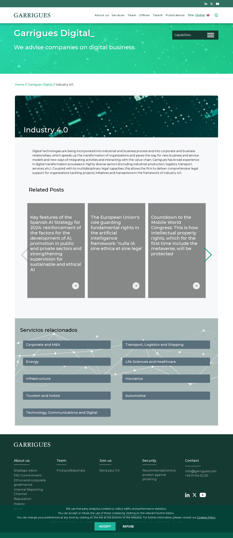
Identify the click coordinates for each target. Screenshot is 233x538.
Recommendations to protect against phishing (159, 475)
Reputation (22, 499)
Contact (192, 461)
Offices (144, 15)
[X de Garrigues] (211, 3)
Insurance (134, 378)
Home (19, 84)
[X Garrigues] (194, 494)
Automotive (135, 396)
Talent (158, 15)
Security (149, 461)
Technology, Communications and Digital (61, 412)
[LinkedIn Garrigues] (187, 494)
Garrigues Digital (40, 84)
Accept (105, 526)
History (19, 504)
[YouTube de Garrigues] (217, 3)
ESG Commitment (28, 475)
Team (131, 15)
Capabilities (183, 35)
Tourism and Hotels (43, 396)
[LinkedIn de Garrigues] (206, 3)
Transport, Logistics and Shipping (154, 344)
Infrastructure (38, 378)
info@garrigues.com (201, 471)
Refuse (128, 526)
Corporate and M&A (43, 344)
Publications (175, 15)
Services (118, 15)
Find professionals (71, 470)
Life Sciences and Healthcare (150, 362)
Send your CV (109, 470)
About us (102, 15)
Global (200, 15)
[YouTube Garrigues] (203, 494)
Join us (105, 461)
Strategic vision (25, 470)
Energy (32, 362)
